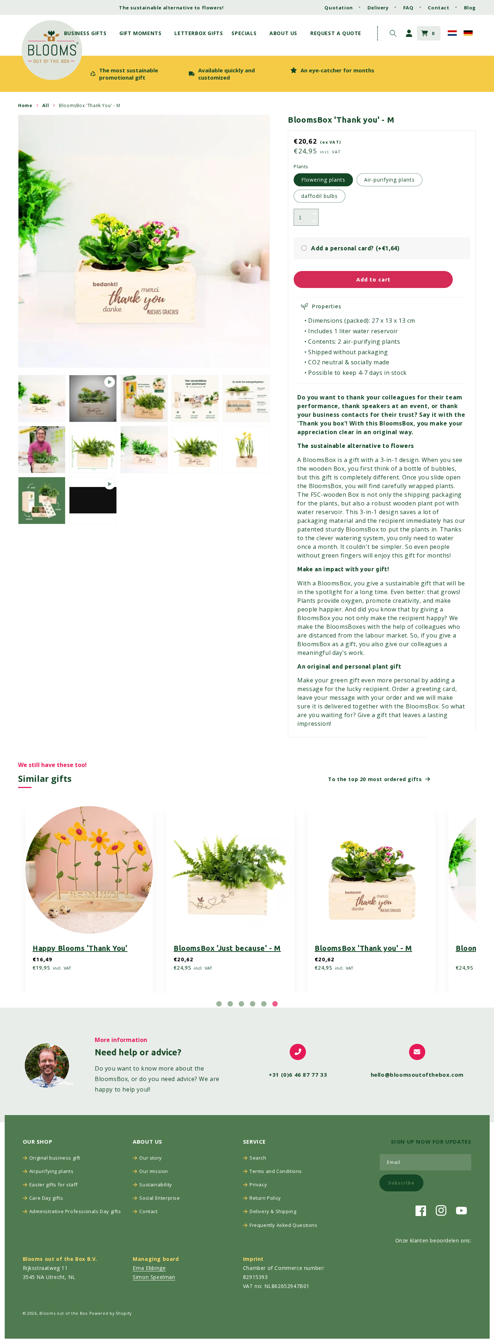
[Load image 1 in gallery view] (41, 398)
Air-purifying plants (389, 179)
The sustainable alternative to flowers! (171, 7)
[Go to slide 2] (230, 1004)
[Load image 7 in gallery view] (144, 449)
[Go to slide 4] (252, 1004)
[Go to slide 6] (275, 1004)
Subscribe (401, 1182)
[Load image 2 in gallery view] (144, 398)
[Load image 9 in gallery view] (246, 449)
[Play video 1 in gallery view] (92, 398)
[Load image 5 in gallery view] (41, 449)
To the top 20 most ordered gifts (375, 779)
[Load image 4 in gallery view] (246, 398)
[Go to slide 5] (264, 1004)
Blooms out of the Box (63, 1313)
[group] (136, 74)
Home (25, 105)
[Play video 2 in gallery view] (92, 500)
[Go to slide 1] (219, 1004)
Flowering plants (323, 179)
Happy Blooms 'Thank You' (80, 948)
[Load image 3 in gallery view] (195, 398)
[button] (87, 33)
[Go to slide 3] (241, 1004)
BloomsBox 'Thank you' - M (363, 948)
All (45, 105)
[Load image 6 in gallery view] (92, 449)
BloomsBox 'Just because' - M (227, 948)
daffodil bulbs (319, 195)
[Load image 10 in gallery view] (41, 500)
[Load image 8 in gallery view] (195, 449)
